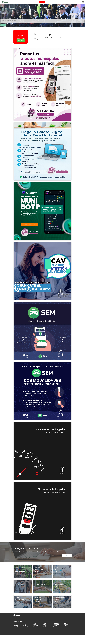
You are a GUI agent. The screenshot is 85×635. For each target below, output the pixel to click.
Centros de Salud (58, 575)
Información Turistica (19, 573)
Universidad (37, 571)
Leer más (3, 25)
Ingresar (67, 555)
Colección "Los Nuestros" (20, 571)
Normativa (57, 599)
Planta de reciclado (39, 588)
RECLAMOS (21, 40)
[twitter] (81, 1)
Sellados (36, 603)
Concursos (42, 1)
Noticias (36, 1)
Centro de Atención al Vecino (20, 37)
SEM (32, 1)
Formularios (37, 601)
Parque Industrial (58, 586)
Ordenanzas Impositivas (20, 599)
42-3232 (20, 35)
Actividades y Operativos (40, 584)
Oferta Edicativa (38, 573)
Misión (56, 569)
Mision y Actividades (59, 584)
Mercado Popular (58, 588)
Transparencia (19, 1)
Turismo (16, 569)
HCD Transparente (26, 1)
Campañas (37, 586)
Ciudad (13, 2)
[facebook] (79, 1)
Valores (56, 573)
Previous (3, 15)
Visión (56, 571)
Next (82, 15)
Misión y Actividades (19, 584)
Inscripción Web (38, 599)
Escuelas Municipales (39, 569)
